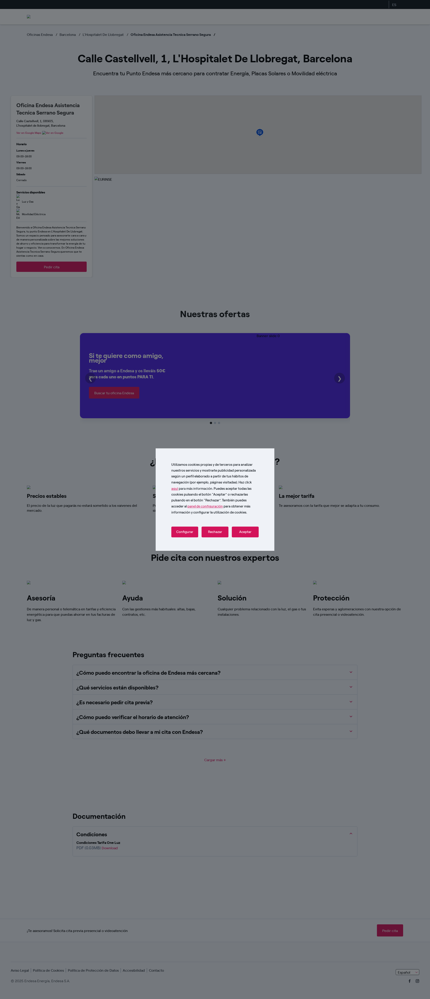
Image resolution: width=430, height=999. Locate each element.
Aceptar (245, 532)
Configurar (184, 532)
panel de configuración (205, 506)
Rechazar (215, 532)
